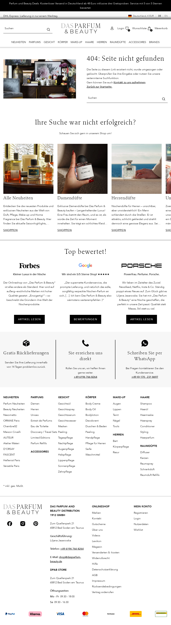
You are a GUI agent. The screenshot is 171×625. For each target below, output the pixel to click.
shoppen (10, 230)
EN (166, 16)
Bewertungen (85, 319)
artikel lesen (29, 319)
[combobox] (27, 28)
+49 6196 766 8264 (72, 549)
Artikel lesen (141, 319)
